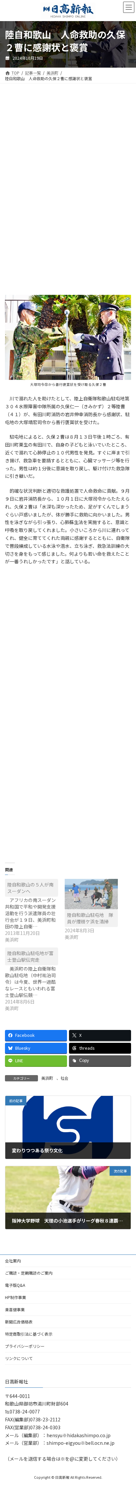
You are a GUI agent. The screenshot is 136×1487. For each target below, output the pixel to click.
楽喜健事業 (15, 1309)
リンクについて (19, 1358)
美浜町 (47, 1078)
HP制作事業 (15, 1297)
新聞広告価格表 (19, 1321)
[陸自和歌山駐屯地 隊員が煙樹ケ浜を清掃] (91, 894)
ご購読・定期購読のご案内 (28, 1273)
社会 (64, 1078)
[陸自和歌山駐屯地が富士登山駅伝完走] (35, 979)
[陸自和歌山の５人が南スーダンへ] (35, 911)
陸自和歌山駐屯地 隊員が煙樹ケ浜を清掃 (90, 918)
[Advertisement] (68, 143)
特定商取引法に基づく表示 (28, 1334)
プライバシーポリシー (25, 1346)
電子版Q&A (15, 1285)
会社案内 (13, 1260)
